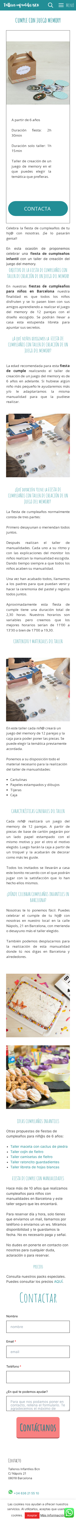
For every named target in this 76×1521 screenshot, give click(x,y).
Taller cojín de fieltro (26, 1152)
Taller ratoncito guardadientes (34, 1162)
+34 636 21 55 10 (26, 1493)
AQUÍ (58, 1282)
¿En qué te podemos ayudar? (27, 1392)
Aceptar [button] (32, 1515)
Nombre (12, 1316)
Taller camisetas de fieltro (31, 1157)
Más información (52, 1515)
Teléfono (12, 1366)
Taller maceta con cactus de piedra (39, 1146)
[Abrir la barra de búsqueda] (50, 5)
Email (10, 1341)
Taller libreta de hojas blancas (34, 1167)
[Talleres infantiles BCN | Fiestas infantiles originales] (21, 5)
